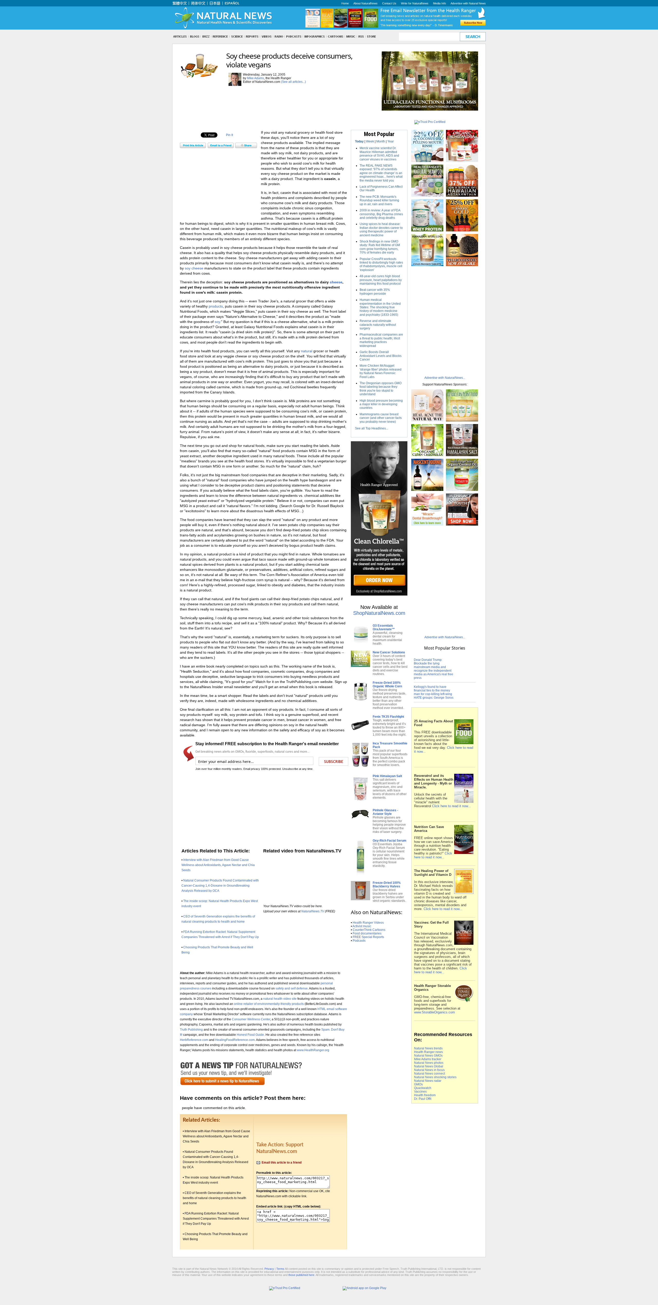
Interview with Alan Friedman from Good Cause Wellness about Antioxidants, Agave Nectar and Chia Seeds (218, 865)
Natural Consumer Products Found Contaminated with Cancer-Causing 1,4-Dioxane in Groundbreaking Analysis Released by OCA (220, 886)
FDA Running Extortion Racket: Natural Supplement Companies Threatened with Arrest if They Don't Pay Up (216, 1219)
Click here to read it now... (451, 806)
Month (380, 141)
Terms (280, 1268)
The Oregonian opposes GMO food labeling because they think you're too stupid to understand (380, 388)
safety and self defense (292, 988)
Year (390, 141)
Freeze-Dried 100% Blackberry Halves (387, 884)
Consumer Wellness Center (251, 1019)
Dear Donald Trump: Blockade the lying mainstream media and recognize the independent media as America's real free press (433, 669)
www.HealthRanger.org (313, 1050)
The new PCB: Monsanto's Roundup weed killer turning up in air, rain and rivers (379, 200)
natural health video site (280, 998)
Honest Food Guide (250, 1034)
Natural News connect (429, 1073)
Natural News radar (427, 1081)
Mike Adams (255, 78)
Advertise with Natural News (468, 3)
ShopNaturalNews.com (379, 613)
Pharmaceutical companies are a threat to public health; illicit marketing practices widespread (381, 340)
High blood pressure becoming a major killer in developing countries (381, 404)
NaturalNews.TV (312, 911)
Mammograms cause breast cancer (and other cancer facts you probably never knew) (381, 418)
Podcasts (359, 940)
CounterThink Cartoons (369, 930)
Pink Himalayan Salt (387, 776)
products (216, 306)
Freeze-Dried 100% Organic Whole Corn (387, 684)
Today (359, 141)
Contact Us (389, 3)
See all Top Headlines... (371, 428)
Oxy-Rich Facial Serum (389, 840)
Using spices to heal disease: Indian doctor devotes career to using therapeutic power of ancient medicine (381, 229)
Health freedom (425, 1095)
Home (345, 3)
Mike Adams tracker (427, 1059)
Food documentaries (367, 933)
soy (217, 322)
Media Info (439, 3)
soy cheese (194, 268)
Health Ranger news (428, 1052)
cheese (336, 282)
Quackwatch (422, 1088)
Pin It (229, 135)
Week (370, 141)
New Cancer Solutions (389, 652)
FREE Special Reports (368, 937)
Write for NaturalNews (414, 3)
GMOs (418, 1084)
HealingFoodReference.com (235, 1039)
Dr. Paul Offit (422, 1099)
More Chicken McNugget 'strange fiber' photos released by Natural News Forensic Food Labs (380, 371)
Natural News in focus (429, 1070)
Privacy (269, 1268)
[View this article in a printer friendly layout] (193, 147)
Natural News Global (428, 1066)
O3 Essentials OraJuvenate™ (384, 627)
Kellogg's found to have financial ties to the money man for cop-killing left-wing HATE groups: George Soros (433, 692)
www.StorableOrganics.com (434, 1012)
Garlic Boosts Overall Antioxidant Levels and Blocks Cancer (380, 355)
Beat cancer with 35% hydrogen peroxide (375, 291)
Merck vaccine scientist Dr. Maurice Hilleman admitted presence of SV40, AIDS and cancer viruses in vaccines (379, 153)
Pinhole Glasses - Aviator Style (385, 812)
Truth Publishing (191, 1029)
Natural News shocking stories (435, 1077)
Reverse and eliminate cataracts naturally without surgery (378, 324)
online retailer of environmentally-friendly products (269, 1003)
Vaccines (420, 1091)
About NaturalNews (365, 3)
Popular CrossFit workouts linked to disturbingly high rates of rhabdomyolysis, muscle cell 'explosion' (381, 264)
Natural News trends (428, 1048)
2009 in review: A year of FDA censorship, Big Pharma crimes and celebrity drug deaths (381, 214)
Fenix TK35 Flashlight (388, 716)
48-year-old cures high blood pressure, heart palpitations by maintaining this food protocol (381, 279)
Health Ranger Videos (368, 922)
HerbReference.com (194, 1039)
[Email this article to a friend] (221, 147)
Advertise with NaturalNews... (444, 378)
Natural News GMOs (428, 1055)
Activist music (361, 926)
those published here (301, 1274)
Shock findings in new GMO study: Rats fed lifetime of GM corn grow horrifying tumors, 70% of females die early (380, 247)
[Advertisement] (273, 98)
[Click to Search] (473, 36)
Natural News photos (428, 1063)
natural (306, 351)
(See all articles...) (293, 82)
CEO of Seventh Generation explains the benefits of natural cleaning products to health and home (214, 1198)
